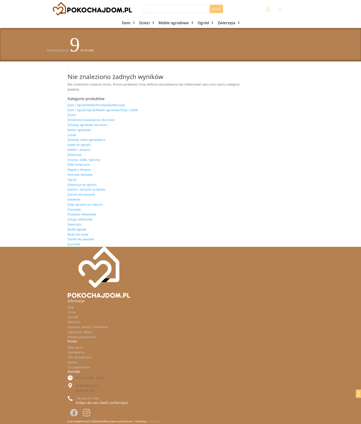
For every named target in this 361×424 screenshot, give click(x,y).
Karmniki (74, 244)
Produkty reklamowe (82, 214)
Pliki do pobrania (79, 357)
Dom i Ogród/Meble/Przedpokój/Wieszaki (96, 105)
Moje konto (75, 347)
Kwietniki (74, 199)
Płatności (74, 322)
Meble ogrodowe (174, 23)
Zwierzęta (226, 23)
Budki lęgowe (77, 229)
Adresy (72, 362)
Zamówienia (76, 352)
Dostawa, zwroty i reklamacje (88, 327)
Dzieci (144, 23)
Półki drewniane (79, 165)
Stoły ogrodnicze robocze (85, 204)
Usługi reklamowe (80, 219)
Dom (126, 23)
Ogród (203, 23)
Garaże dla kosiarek (81, 194)
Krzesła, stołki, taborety (84, 160)
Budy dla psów (78, 234)
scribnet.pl (153, 421)
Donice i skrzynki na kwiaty (86, 189)
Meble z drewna (79, 150)
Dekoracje (74, 155)
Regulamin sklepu (80, 332)
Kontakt (73, 317)
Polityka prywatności (82, 337)
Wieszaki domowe (80, 175)
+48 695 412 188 (87, 398)
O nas (72, 312)
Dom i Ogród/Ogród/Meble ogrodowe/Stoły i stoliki (103, 110)
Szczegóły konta (79, 367)
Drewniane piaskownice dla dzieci (91, 120)
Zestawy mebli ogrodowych (87, 140)
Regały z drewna (79, 170)
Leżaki (72, 135)
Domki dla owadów (81, 239)
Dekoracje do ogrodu (82, 185)
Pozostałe (74, 209)
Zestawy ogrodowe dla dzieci (88, 125)
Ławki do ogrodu (79, 145)
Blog (71, 307)
